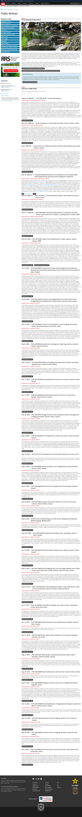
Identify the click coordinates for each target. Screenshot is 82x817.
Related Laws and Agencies (8, 28)
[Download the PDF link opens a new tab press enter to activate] (34, 194)
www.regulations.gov (31, 184)
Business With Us (45, 3)
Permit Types (5, 36)
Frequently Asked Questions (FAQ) (9, 49)
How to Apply (5, 38)
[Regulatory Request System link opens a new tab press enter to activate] (11, 66)
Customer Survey (4, 93)
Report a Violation (4, 95)
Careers (37, 3)
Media (19, 3)
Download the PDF (26, 120)
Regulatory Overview (6, 21)
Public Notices (5, 43)
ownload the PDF (28, 193)
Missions (14, 3)
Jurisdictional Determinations (8, 34)
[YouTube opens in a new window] (38, 779)
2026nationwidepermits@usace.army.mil (50, 184)
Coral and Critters (6, 52)
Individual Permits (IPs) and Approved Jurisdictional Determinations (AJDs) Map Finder (40, 70)
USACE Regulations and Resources (9, 25)
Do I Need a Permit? (6, 32)
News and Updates (6, 23)
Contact (25, 3)
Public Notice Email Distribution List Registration (32, 68)
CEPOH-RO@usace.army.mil (9, 86)
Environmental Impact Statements (10, 45)
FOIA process (26, 66)
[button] (29, 1)
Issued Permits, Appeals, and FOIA (9, 47)
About (8, 3)
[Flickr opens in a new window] (41, 779)
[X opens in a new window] (36, 779)
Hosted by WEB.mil (33, 799)
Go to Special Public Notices (29, 82)
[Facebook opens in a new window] (33, 779)
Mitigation (4, 41)
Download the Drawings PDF (41, 265)
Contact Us (4, 30)
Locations (31, 3)
